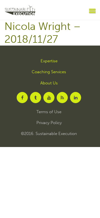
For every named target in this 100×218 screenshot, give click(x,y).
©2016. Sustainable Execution (49, 134)
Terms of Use (48, 112)
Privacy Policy (49, 123)
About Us (49, 83)
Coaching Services (49, 72)
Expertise (49, 61)
